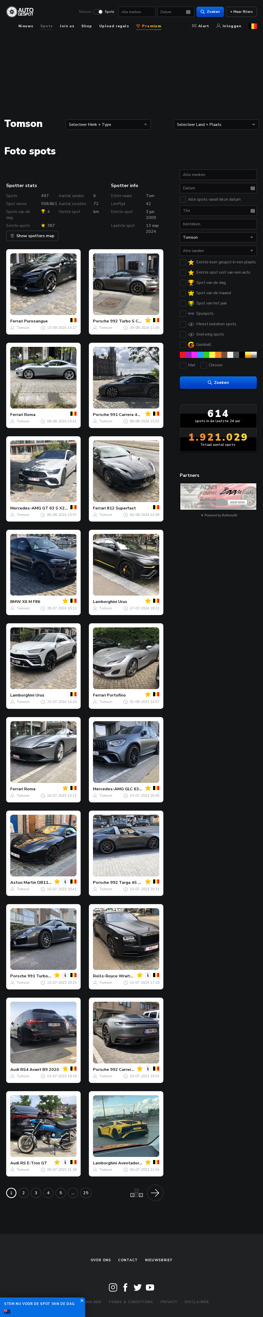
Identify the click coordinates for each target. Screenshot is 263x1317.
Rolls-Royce (105, 976)
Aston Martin (23, 882)
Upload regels (114, 26)
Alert (203, 26)
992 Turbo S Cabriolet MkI (136, 321)
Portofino (116, 695)
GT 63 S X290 (56, 508)
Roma (29, 415)
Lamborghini (105, 602)
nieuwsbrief (158, 1260)
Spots (109, 12)
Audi (14, 1069)
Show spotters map (35, 236)
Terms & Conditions (130, 1302)
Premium (151, 26)
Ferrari (16, 321)
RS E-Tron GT (33, 1163)
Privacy (169, 1302)
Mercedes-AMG (25, 508)
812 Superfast (121, 508)
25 (85, 1193)
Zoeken (213, 11)
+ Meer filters (241, 11)
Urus (122, 602)
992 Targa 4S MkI (127, 882)
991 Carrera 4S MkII (129, 415)
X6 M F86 (31, 602)
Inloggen (232, 26)
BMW (15, 602)
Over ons (101, 1260)
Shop (86, 26)
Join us (67, 26)
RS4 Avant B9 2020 (39, 1069)
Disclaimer (197, 1302)
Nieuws (85, 12)
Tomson (23, 327)
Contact (128, 1260)
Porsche (101, 321)
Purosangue (36, 321)
